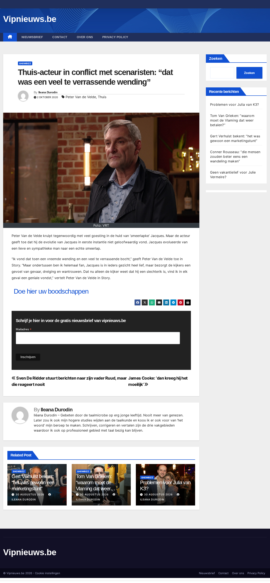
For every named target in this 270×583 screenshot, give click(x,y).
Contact (60, 37)
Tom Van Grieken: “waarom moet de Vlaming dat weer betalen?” (94, 485)
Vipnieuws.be (29, 19)
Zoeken (215, 58)
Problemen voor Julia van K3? (234, 104)
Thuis (102, 97)
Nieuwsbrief (32, 37)
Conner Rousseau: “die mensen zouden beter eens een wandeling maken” (235, 156)
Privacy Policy (115, 37)
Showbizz (25, 63)
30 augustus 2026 (30, 494)
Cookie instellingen (47, 573)
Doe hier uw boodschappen (51, 291)
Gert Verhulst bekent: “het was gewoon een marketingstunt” (33, 482)
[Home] (10, 37)
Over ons (85, 37)
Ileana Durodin (47, 92)
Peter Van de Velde (81, 97)
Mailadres (23, 329)
